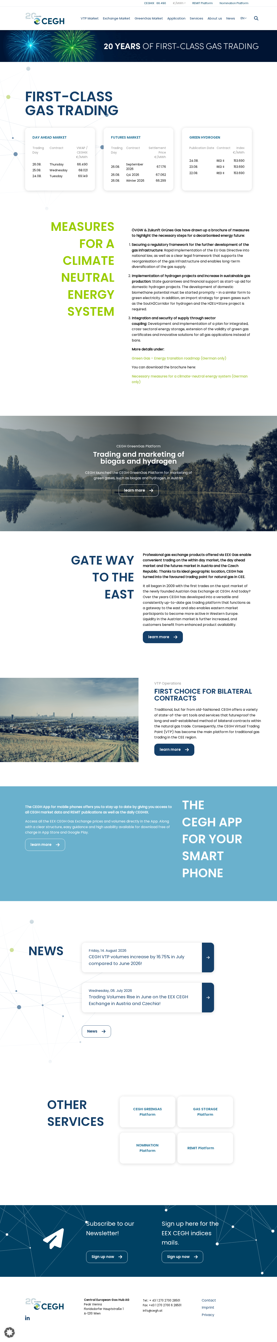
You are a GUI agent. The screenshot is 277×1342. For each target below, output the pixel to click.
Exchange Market (116, 18)
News (230, 18)
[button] (9, 1332)
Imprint (208, 1307)
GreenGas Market (149, 18)
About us (215, 18)
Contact (209, 1300)
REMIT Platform (202, 3)
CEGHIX (155, 3)
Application (176, 18)
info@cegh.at (153, 1311)
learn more (134, 490)
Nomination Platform (234, 3)
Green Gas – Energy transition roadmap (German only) (179, 358)
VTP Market (90, 18)
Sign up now (103, 1256)
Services (196, 18)
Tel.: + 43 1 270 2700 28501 (161, 1300)
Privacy (208, 1314)
